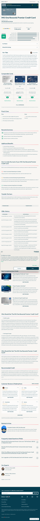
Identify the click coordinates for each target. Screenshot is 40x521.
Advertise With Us (24, 504)
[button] (38, 1)
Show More (20, 415)
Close (33, 268)
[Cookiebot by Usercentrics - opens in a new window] (34, 252)
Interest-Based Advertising (6, 506)
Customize (19, 268)
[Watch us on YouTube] (22, 496)
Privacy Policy (3, 502)
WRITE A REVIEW (35, 383)
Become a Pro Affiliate (25, 506)
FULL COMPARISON (20, 104)
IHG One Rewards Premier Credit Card (14, 5)
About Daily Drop (4, 499)
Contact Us (23, 502)
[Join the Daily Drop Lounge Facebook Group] (27, 496)
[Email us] (37, 496)
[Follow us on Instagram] (32, 496)
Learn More (6, 280)
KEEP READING (10, 397)
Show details (34, 265)
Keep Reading (26, 282)
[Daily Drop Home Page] (4, 1)
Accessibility (23, 499)
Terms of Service (4, 504)
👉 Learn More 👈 (35, 5)
